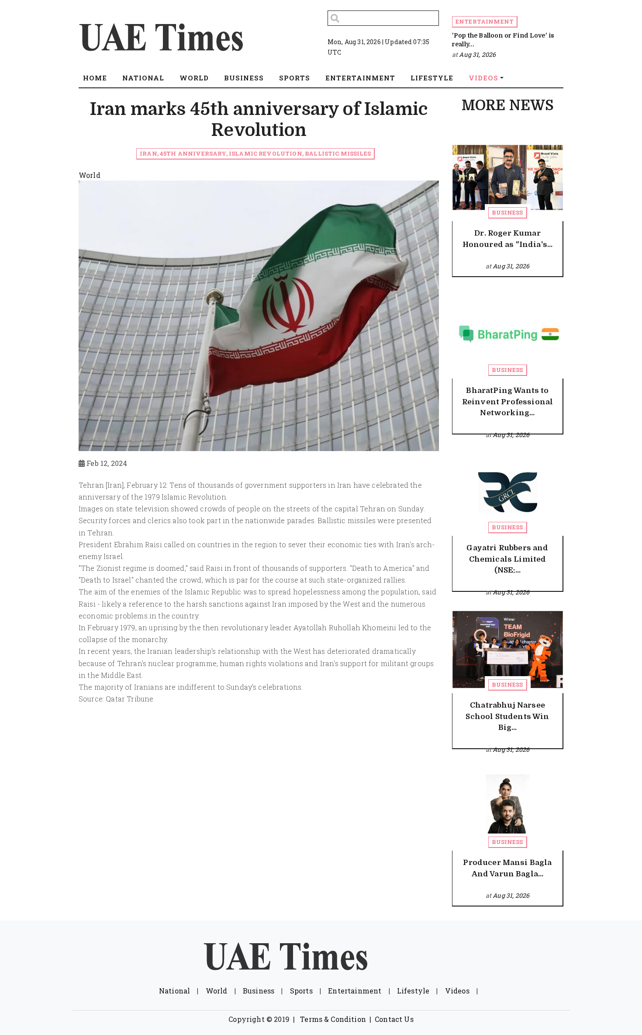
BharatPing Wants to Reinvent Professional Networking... (507, 401)
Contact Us (394, 1019)
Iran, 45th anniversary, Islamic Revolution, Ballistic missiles (255, 153)
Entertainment (485, 21)
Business (507, 212)
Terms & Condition (333, 1019)
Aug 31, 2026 (477, 54)
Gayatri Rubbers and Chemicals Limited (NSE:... (507, 559)
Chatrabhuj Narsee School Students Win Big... (507, 716)
